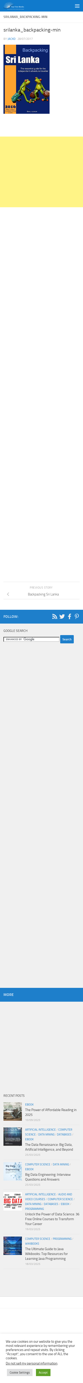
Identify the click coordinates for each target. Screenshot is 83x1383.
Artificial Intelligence (40, 1129)
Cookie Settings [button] (20, 1372)
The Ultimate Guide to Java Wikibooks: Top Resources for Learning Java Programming (46, 1254)
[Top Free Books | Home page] (17, 6)
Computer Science (37, 1164)
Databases (64, 1134)
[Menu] (77, 6)
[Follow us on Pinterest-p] (77, 616)
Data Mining (46, 1134)
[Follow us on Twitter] (62, 616)
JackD (11, 39)
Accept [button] (43, 1372)
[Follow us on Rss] (54, 616)
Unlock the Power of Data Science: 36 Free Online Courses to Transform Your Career (52, 1219)
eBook (29, 1104)
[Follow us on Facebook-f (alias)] (69, 616)
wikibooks (32, 1243)
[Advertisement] (41, 172)
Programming (34, 1209)
